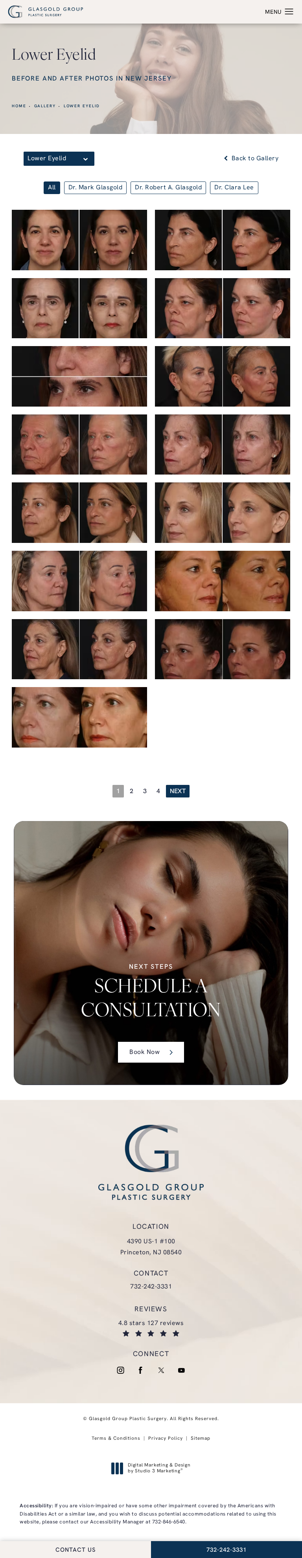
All (52, 188)
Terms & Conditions (116, 1438)
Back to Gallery (254, 159)
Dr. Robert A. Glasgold (168, 188)
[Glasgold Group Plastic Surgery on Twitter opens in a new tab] (161, 1370)
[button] (289, 12)
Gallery (45, 106)
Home (19, 106)
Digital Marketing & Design (159, 1469)
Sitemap (200, 1438)
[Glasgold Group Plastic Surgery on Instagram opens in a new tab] (120, 1370)
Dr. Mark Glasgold (95, 188)
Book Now (144, 1052)
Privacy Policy (165, 1438)
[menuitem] (120, 1370)
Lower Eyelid (82, 106)
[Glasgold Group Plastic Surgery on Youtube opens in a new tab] (182, 1370)
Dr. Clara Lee (234, 188)
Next (178, 791)
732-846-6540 (168, 1522)
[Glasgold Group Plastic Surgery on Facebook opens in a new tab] (141, 1370)
